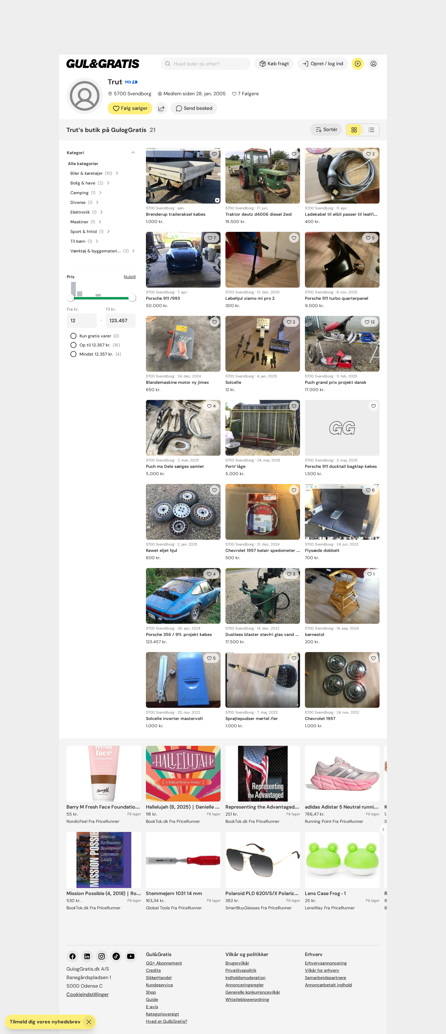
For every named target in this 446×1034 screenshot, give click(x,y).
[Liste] (371, 129)
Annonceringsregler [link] (244, 985)
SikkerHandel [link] (158, 977)
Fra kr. (73, 309)
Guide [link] (152, 999)
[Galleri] (354, 129)
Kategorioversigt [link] (162, 1014)
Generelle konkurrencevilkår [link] (252, 992)
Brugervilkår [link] (237, 963)
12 (373, 322)
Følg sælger (134, 108)
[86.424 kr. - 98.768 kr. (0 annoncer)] (116, 289)
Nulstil (130, 276)
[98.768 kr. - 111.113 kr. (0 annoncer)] (122, 289)
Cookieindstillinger (87, 994)
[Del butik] (161, 108)
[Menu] (373, 64)
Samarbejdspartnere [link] (325, 977)
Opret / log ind (327, 63)
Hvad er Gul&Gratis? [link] (166, 1021)
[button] (101, 297)
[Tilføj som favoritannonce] (214, 154)
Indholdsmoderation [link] (245, 977)
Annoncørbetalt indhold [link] (328, 985)
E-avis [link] (152, 1006)
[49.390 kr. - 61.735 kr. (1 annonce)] (98, 289)
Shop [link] (151, 992)
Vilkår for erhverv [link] (322, 970)
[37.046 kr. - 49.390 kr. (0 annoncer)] (92, 289)
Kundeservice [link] (159, 985)
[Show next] (385, 829)
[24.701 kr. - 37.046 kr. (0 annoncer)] (85, 289)
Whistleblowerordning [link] (247, 999)
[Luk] (89, 1022)
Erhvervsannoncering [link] (326, 963)
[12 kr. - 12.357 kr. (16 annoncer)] (73, 289)
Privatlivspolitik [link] (240, 970)
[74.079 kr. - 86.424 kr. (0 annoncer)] (110, 289)
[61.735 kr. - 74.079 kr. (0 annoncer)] (104, 289)
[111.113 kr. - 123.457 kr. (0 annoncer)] (129, 289)
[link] (102, 63)
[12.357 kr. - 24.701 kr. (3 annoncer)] (79, 289)
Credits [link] (153, 970)
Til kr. (111, 309)
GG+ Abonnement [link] (164, 963)
